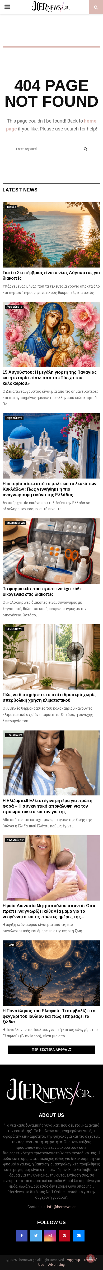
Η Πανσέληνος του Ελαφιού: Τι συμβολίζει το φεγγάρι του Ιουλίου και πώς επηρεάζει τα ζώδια (49, 1016)
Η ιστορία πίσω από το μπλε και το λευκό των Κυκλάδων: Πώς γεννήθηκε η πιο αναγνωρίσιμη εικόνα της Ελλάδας (49, 489)
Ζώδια (11, 945)
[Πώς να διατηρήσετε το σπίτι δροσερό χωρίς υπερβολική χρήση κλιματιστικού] (51, 657)
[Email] (79, 1235)
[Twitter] (36, 1235)
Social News (14, 735)
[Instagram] (50, 1235)
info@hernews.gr (61, 1207)
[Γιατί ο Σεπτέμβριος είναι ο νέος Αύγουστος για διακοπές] (51, 235)
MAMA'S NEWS (16, 523)
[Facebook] (21, 1235)
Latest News (20, 190)
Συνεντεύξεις (15, 839)
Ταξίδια (11, 206)
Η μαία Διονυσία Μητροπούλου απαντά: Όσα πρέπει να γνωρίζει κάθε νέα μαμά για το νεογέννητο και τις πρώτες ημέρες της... (49, 911)
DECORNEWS (14, 628)
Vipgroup (73, 1260)
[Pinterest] (64, 1235)
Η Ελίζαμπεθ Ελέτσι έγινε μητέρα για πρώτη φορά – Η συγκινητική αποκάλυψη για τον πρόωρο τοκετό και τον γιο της (47, 806)
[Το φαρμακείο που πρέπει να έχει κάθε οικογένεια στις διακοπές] (51, 551)
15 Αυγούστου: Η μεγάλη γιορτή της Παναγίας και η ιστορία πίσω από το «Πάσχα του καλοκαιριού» (50, 378)
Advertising (56, 1265)
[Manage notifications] (90, 1258)
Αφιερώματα (14, 306)
